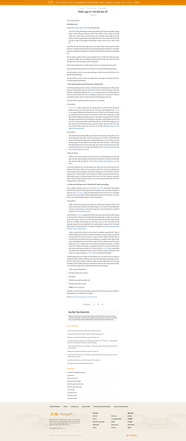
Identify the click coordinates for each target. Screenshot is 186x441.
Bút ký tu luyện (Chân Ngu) (74, 381)
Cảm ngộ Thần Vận (72, 392)
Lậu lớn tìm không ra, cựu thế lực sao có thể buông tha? (83, 360)
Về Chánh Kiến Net (54, 406)
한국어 (129, 427)
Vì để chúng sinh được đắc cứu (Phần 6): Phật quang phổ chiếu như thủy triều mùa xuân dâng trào (92, 347)
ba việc (92, 92)
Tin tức (94, 427)
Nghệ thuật (96, 424)
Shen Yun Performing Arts (121, 406)
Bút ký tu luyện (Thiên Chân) (74, 387)
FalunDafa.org (75, 406)
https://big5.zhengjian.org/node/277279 (84, 297)
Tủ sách (129, 2)
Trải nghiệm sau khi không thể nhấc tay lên (80, 363)
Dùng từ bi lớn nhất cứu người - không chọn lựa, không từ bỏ (85, 334)
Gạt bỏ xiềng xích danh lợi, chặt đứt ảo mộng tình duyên (84, 331)
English (130, 416)
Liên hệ (65, 406)
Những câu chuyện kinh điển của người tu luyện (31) (83, 351)
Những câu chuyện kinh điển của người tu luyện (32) (83, 337)
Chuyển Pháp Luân (80, 28)
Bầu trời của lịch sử (72, 378)
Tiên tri (94, 419)
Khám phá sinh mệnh (98, 422)
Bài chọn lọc (117, 2)
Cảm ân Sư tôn (71, 389)
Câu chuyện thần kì (72, 398)
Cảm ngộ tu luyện (72, 395)
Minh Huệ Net (86, 406)
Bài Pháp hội (70, 375)
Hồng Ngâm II (79, 287)
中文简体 (130, 419)
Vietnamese (131, 424)
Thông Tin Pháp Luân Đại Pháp (101, 406)
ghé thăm (62, 428)
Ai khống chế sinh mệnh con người (76, 372)
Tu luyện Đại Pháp (116, 419)
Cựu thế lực (73, 108)
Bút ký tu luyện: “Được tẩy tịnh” (75, 384)
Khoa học (114, 416)
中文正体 (130, 422)
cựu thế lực (100, 188)
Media (113, 422)
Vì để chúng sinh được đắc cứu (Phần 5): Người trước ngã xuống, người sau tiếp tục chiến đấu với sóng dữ (92, 356)
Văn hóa (95, 416)
